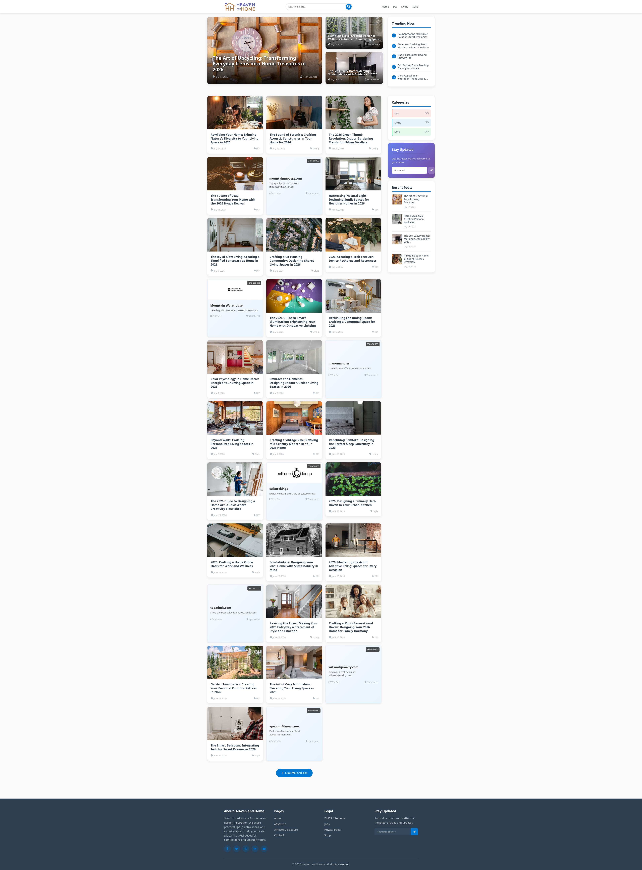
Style (415, 6)
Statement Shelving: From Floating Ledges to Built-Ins (413, 46)
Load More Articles (296, 772)
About (278, 818)
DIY (395, 6)
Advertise (280, 824)
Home (385, 6)
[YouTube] (264, 848)
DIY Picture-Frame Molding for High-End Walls (413, 67)
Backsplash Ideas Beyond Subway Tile (412, 56)
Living (404, 6)
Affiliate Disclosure (286, 830)
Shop (327, 835)
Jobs (327, 824)
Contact (279, 835)
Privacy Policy (332, 830)
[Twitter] (236, 848)
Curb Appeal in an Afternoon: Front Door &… (413, 77)
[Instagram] (245, 848)
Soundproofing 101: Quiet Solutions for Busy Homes (412, 35)
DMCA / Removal (334, 818)
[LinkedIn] (255, 848)
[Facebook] (227, 848)
